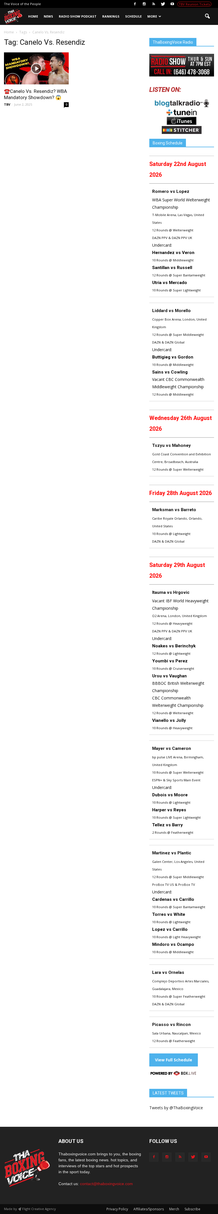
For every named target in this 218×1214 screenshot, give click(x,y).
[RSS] (153, 4)
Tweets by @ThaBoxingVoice (176, 1107)
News (48, 16)
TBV (7, 104)
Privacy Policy (117, 1209)
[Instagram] (144, 4)
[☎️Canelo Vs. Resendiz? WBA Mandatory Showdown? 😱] (36, 68)
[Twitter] (163, 4)
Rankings (111, 16)
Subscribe (192, 1209)
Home (33, 16)
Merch (174, 1209)
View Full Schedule (173, 1059)
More (152, 16)
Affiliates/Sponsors (148, 1209)
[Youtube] (172, 4)
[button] (207, 16)
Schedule (133, 16)
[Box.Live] (173, 1074)
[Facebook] (135, 4)
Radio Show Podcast (78, 16)
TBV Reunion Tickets (194, 4)
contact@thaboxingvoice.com (106, 1183)
